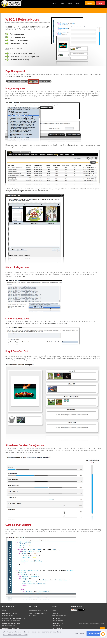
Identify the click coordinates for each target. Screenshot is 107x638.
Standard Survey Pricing (38, 611)
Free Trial (32, 616)
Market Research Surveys (11, 623)
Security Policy (58, 618)
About (78, 3)
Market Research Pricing (38, 613)
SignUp (89, 3)
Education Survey (8, 626)
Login (100, 3)
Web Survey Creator (11, 3)
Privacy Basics (57, 621)
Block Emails (57, 628)
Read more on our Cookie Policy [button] (15, 635)
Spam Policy (56, 626)
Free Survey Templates (10, 628)
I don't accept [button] (79, 633)
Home (54, 3)
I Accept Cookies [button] (95, 633)
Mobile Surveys (7, 616)
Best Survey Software (10, 613)
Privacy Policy (57, 623)
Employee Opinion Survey (11, 621)
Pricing (62, 3)
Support (70, 3)
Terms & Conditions (59, 616)
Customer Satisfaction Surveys (13, 618)
